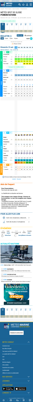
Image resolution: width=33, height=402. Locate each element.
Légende (14, 179)
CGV (3, 356)
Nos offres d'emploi (6, 348)
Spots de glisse (16, 8)
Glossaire (19, 179)
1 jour (2, 38)
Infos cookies (5, 365)
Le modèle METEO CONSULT (9, 354)
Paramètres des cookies (8, 367)
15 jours (16, 38)
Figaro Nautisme (25, 1)
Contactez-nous (6, 346)
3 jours (6, 38)
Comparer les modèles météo (16, 67)
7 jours (11, 38)
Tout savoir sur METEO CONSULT (9, 351)
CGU (3, 359)
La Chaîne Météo (5, 1)
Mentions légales (6, 362)
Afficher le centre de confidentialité (10, 373)
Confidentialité (5, 370)
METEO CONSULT (15, 1)
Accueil (2, 8)
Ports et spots (8, 8)
